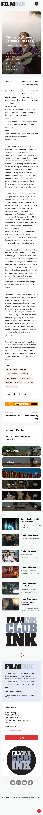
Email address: (11, 726)
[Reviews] (21, 495)
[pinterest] (25, 394)
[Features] (21, 462)
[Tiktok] (30, 782)
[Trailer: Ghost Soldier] (10, 540)
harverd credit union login (26, 806)
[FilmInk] (21, 666)
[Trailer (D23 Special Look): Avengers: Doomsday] (10, 604)
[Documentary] (21, 451)
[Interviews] (21, 484)
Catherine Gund (11, 369)
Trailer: (30, 535)
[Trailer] (21, 506)
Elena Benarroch (11, 378)
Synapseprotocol (9, 803)
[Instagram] (18, 782)
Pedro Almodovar (11, 387)
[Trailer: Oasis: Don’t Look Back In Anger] (10, 588)
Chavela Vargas (11, 374)
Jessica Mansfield (26, 378)
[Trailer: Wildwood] (10, 572)
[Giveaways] (21, 473)
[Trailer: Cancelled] (10, 556)
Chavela (23, 369)
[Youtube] (24, 782)
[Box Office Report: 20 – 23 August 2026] (10, 524)
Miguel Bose (29, 382)
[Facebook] (12, 782)
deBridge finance (9, 806)
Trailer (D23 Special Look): (29, 602)
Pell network (21, 803)
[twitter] (20, 394)
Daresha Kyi (24, 374)
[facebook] (14, 394)
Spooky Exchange (33, 803)
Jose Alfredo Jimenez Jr (14, 382)
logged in (19, 436)
